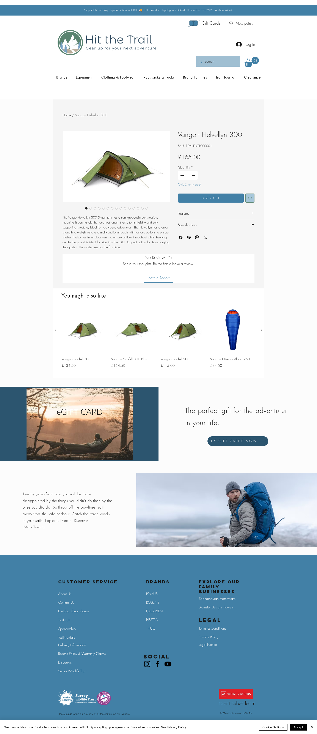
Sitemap (67, 714)
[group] (158, 341)
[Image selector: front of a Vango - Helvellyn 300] (90, 208)
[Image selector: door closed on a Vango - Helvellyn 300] (99, 208)
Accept (298, 727)
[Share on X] (205, 237)
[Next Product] (261, 329)
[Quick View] (84, 330)
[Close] (311, 727)
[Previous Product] (55, 329)
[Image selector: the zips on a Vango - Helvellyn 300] (108, 208)
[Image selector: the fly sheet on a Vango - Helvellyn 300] (134, 208)
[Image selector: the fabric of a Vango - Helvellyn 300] (146, 208)
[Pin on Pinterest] (188, 237)
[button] (251, 62)
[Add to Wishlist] (250, 198)
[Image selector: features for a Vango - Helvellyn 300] (142, 208)
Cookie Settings (273, 727)
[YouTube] (168, 664)
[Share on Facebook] (180, 237)
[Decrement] (182, 175)
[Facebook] (157, 664)
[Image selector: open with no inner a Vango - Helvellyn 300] (103, 208)
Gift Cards (211, 23)
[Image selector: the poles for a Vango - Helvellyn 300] (121, 208)
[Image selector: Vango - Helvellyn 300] (86, 208)
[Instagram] (147, 664)
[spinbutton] (188, 175)
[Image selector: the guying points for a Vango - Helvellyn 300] (125, 208)
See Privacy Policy (173, 727)
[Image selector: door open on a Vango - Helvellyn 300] (95, 208)
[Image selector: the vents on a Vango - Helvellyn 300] (129, 208)
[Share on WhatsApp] (197, 237)
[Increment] (194, 175)
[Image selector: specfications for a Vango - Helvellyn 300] (138, 208)
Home (67, 115)
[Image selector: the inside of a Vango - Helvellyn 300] (112, 208)
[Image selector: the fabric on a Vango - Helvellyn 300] (116, 208)
